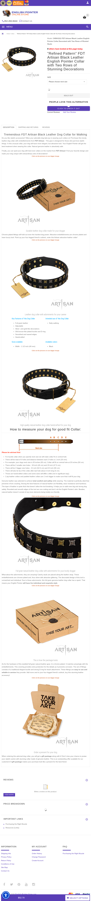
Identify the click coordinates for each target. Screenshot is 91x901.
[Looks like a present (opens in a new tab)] (45, 715)
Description (8, 127)
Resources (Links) (12, 828)
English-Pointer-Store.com (25, 894)
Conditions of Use (7, 864)
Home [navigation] (2, 33)
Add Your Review (69, 112)
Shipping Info (6, 853)
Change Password (39, 857)
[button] (87, 27)
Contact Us (27, 21)
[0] (84, 18)
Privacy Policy (6, 857)
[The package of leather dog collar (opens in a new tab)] (45, 622)
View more (9, 794)
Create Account (37, 860)
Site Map (4, 867)
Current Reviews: (53, 112)
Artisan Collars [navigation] (10, 33)
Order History (37, 853)
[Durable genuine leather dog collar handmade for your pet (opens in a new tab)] (45, 533)
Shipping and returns (28, 127)
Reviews (46, 127)
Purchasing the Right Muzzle (16, 824)
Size (49, 77)
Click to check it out (68, 108)
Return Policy (6, 860)
